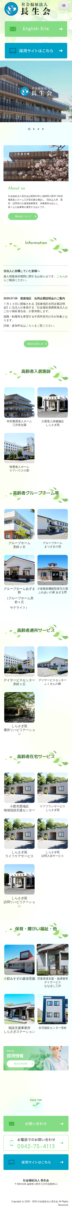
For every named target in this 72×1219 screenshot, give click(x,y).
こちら (61, 276)
